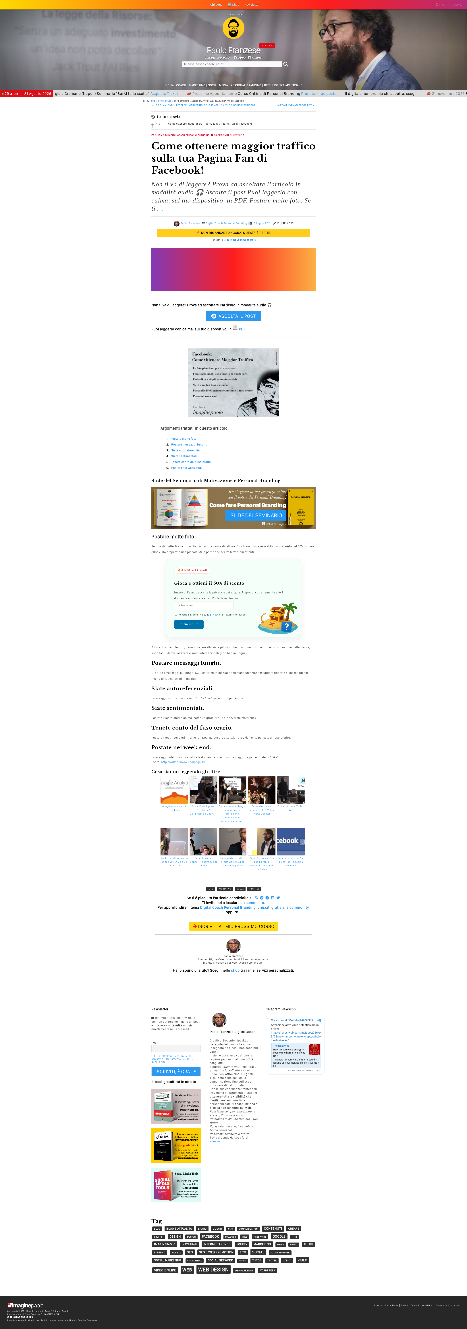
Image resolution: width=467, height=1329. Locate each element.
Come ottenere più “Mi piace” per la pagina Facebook (291, 862)
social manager (280, 1252)
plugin (308, 1244)
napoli (294, 1244)
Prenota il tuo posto (273, 93)
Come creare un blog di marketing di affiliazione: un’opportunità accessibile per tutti (232, 814)
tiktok (256, 1260)
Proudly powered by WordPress (23, 1320)
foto (210, 889)
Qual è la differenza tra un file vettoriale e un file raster (174, 862)
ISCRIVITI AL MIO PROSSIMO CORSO (236, 926)
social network (220, 1260)
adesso (215, 1141)
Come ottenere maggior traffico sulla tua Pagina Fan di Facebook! (210, 123)
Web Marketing (244, 1270)
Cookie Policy (391, 1305)
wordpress (267, 1270)
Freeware (260, 1236)
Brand (202, 1228)
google (279, 1236)
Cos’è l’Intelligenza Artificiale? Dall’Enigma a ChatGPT (203, 810)
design (175, 1236)
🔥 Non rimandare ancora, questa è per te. (233, 233)
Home (152, 101)
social (258, 1252)
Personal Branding (246, 85)
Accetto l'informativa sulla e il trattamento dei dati (212, 614)
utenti (287, 1260)
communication (248, 1229)
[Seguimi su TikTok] (238, 239)
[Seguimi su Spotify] (244, 239)
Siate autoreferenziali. (186, 450)
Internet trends (217, 1244)
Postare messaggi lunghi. (189, 444)
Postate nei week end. (186, 468)
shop (235, 970)
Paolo (233, 50)
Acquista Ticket (118, 93)
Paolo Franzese (190, 223)
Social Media (218, 85)
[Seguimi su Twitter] (248, 239)
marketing (262, 1244)
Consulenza (442, 1305)
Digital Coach (175, 85)
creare (293, 1228)
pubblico (159, 1252)
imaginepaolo (164, 1244)
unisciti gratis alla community (283, 907)
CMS (230, 1229)
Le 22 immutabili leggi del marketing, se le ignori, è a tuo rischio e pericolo (203, 105)
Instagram (189, 1244)
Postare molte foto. (184, 438)
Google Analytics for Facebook (174, 808)
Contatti (415, 1305)
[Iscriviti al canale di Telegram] (11, 1317)
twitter (272, 1260)
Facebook (210, 1236)
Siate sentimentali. (184, 456)
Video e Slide (165, 1270)
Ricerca (176, 1252)
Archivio (454, 1305)
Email (154, 1042)
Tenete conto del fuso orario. (191, 462)
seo (190, 1252)
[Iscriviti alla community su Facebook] (228, 239)
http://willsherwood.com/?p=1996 (185, 762)
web (187, 1269)
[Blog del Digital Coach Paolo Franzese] (233, 38)
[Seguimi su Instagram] (231, 239)
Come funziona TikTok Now (291, 808)
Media (280, 1244)
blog (157, 1228)
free (244, 1236)
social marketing (167, 1260)
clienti (217, 1228)
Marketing (197, 85)
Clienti (404, 1305)
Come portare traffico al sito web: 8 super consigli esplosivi (232, 862)
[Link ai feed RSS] (255, 239)
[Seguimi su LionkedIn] (241, 239)
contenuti (273, 1228)
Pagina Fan (225, 889)
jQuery (242, 1244)
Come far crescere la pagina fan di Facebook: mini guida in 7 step (261, 864)
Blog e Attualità (179, 1228)
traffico (254, 889)
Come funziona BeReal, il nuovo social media (203, 862)
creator (158, 1237)
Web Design (213, 1269)
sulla (240, 889)
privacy (214, 614)
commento (255, 902)
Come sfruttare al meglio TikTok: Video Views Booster (262, 810)
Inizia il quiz (189, 624)
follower (230, 1237)
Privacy (378, 1305)
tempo (242, 1260)
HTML (294, 1237)
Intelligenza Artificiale (283, 85)
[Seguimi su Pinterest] (251, 239)
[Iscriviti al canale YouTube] (234, 239)
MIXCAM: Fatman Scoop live (296, 105)
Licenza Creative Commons (83, 1320)
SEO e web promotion (216, 1252)
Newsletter (427, 1305)
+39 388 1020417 (451, 5)
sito (243, 1252)
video (302, 1260)
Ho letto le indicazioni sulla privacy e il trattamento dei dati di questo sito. (173, 1059)
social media (194, 1260)
